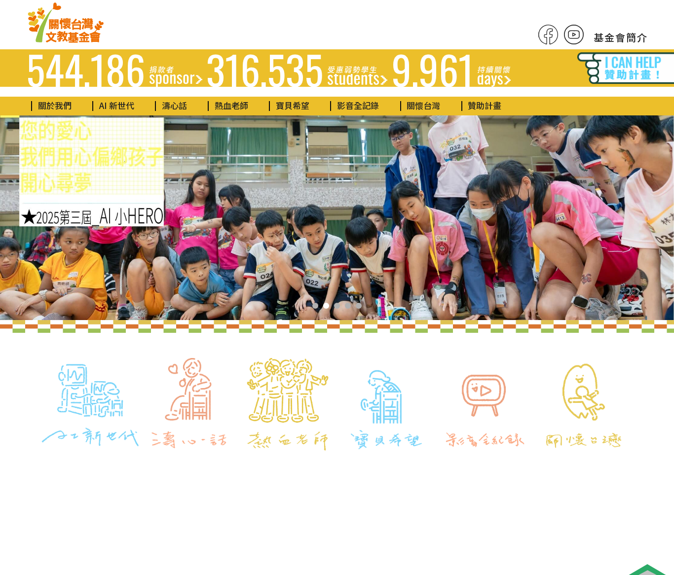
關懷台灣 (423, 105)
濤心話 (174, 105)
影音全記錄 (358, 105)
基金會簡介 (621, 37)
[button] (315, 305)
